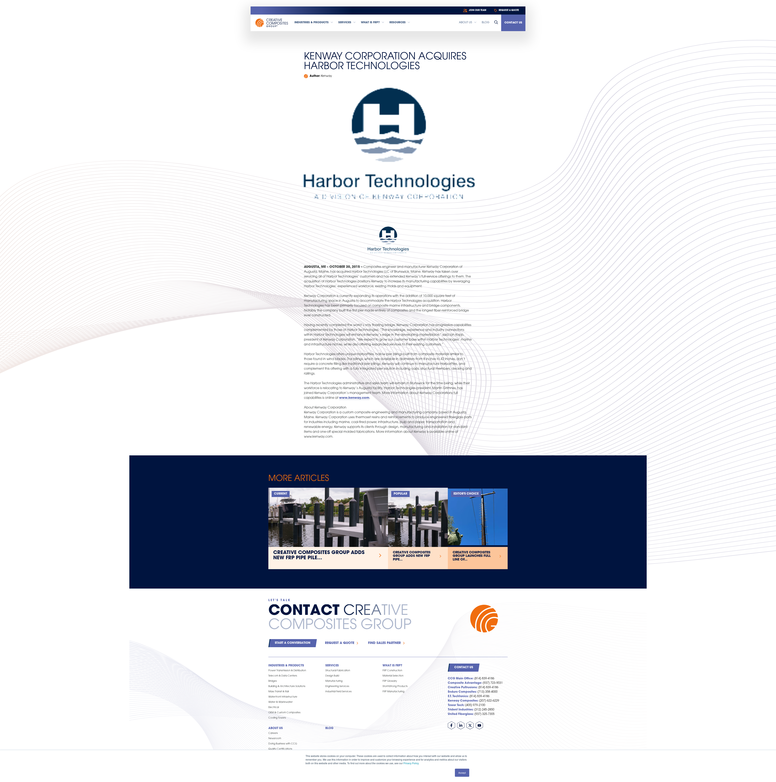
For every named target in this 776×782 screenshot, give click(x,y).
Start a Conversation (292, 643)
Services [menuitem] (332, 665)
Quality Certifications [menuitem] (280, 749)
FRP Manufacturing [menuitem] (393, 691)
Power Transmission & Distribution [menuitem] (287, 670)
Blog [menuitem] (329, 728)
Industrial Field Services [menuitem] (338, 691)
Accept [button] (462, 772)
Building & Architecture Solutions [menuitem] (286, 686)
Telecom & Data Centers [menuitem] (282, 676)
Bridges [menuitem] (272, 681)
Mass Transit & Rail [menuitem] (278, 691)
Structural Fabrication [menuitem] (337, 670)
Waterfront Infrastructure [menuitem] (282, 697)
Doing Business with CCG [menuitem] (282, 744)
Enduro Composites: (462, 691)
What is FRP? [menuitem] (392, 665)
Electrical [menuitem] (273, 707)
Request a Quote (339, 643)
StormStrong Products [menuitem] (395, 686)
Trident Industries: (460, 709)
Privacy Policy (411, 763)
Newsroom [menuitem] (274, 738)
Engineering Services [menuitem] (337, 686)
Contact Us (513, 22)
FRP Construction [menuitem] (392, 670)
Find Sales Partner (384, 643)
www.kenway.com (354, 398)
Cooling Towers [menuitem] (277, 718)
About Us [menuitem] (275, 728)
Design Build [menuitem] (332, 676)
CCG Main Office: (460, 678)
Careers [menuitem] (273, 733)
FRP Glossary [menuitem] (390, 681)
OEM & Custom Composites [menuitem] (284, 712)
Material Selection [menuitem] (393, 676)
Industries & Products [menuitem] (286, 665)
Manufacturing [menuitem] (334, 681)
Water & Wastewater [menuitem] (280, 702)
